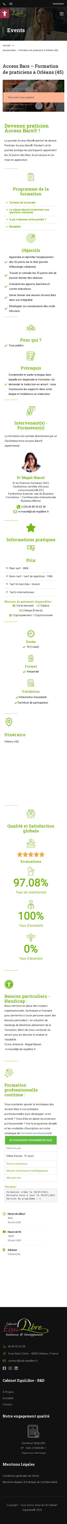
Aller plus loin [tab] (13, 1177)
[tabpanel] (30, 1156)
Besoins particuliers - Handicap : (27, 998)
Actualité (8, 1398)
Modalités (15, 226)
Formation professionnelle (36, 1133)
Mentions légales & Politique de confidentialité (30, 1482)
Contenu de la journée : (22, 202)
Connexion (58, 3)
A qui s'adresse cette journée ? (27, 219)
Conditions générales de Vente (21, 1475)
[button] (4, 13)
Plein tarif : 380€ (18, 568)
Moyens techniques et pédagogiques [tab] (27, 1170)
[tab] (30, 202)
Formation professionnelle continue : (21, 1090)
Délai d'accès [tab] (13, 1148)
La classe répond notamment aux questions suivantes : (29, 211)
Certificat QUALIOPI (33, 1443)
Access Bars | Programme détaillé (32, 1140)
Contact (8, 1404)
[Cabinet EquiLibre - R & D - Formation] (14, 14)
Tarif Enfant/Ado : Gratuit (24, 584)
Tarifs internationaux (21, 592)
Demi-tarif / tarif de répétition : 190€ (31, 576)
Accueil (6, 45)
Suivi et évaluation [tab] (16, 1163)
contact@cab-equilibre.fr (23, 1360)
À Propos (8, 1392)
